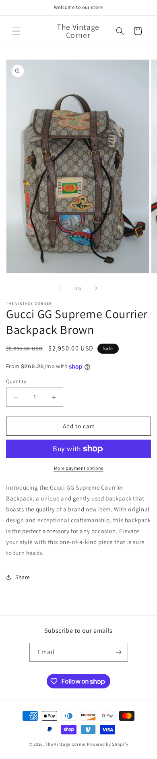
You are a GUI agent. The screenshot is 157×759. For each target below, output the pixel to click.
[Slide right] (96, 288)
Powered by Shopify (107, 744)
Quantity (16, 381)
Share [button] (22, 577)
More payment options (78, 468)
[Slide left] (61, 288)
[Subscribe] (119, 652)
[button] (16, 31)
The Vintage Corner (65, 744)
